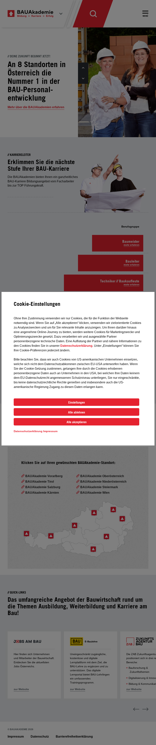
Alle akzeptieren (77, 422)
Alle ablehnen (76, 412)
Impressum (50, 431)
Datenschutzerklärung (76, 345)
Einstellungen (76, 402)
